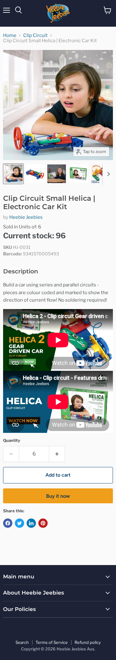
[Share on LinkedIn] (31, 523)
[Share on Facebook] (7, 523)
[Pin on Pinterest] (43, 523)
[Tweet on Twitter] (19, 523)
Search (22, 642)
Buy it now (58, 496)
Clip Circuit (35, 35)
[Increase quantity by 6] (57, 454)
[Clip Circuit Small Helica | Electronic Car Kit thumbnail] (13, 174)
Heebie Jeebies (26, 217)
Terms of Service (52, 642)
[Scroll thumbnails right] (107, 174)
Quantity (11, 440)
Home (9, 35)
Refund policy (88, 642)
